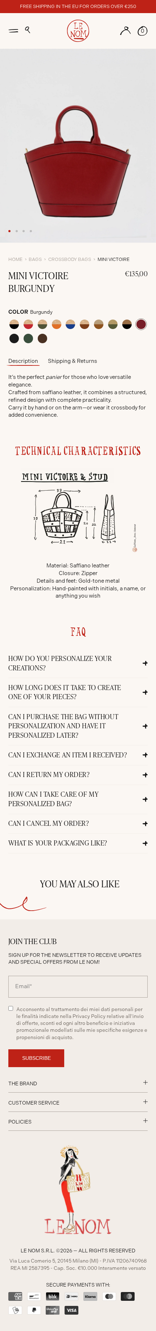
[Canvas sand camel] (98, 324)
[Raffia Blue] (70, 324)
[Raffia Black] (14, 324)
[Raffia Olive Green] (42, 324)
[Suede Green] (28, 338)
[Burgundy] (141, 324)
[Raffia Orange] (56, 324)
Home (15, 259)
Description (23, 361)
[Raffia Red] (28, 324)
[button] (27, 30)
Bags (35, 259)
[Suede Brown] (42, 338)
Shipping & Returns (72, 361)
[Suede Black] (14, 338)
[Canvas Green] (113, 324)
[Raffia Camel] (84, 324)
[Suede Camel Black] (127, 324)
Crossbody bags (69, 259)
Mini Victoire (114, 259)
